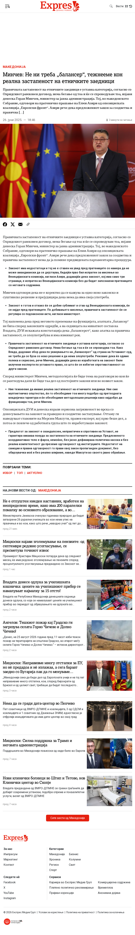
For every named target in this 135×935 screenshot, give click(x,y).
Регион (54, 864)
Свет (72, 864)
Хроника (54, 859)
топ (20, 473)
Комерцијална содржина (114, 882)
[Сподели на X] (13, 224)
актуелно (34, 473)
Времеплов (105, 887)
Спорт (53, 870)
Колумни (75, 859)
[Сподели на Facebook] (5, 224)
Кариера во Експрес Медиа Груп (70, 882)
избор (7, 473)
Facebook (10, 882)
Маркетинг (11, 859)
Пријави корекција (61, 893)
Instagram (10, 898)
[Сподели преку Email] (20, 224)
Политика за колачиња (111, 912)
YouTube (9, 893)
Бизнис (73, 854)
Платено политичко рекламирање (71, 887)
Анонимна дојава (109, 893)
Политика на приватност (80, 912)
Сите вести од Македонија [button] (67, 818)
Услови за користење (50, 912)
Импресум (10, 854)
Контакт (9, 864)
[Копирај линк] (28, 224)
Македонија (14, 67)
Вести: (122, 6)
